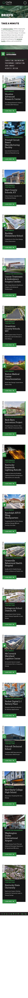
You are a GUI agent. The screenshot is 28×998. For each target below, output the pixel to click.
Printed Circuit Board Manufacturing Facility (12, 144)
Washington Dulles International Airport (11, 837)
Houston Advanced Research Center (13, 96)
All (6, 58)
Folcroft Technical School (13, 747)
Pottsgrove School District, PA (13, 609)
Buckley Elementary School (14, 234)
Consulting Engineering (14, 60)
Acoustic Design (11, 68)
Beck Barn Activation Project (13, 421)
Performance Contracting (15, 63)
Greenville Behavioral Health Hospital (13, 563)
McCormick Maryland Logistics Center (12, 656)
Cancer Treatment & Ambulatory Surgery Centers (13, 279)
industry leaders (8, 29)
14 (22, 914)
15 (25, 914)
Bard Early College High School (14, 791)
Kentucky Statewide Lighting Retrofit (13, 467)
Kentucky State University (12, 886)
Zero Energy (9, 66)
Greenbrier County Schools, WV (12, 328)
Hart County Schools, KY (11, 191)
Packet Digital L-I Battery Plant (13, 702)
